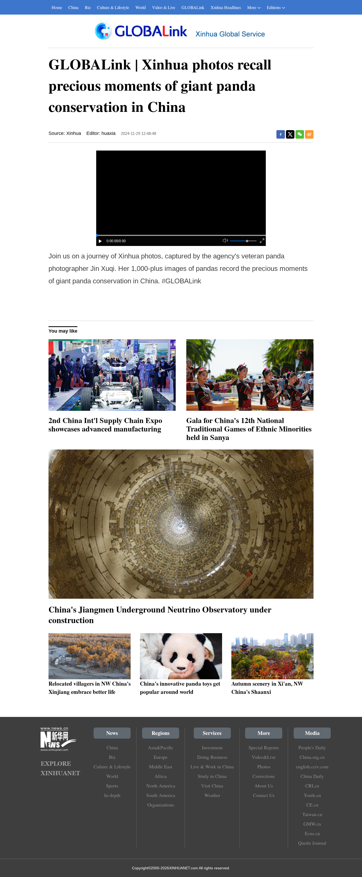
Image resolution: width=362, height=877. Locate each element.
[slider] (247, 241)
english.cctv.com (312, 766)
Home (57, 7)
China (73, 7)
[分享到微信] (299, 134)
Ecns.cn (312, 833)
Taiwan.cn (312, 814)
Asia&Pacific (160, 747)
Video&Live (264, 757)
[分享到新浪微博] (309, 134)
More (251, 7)
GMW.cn (312, 824)
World (140, 7)
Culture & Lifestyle (113, 7)
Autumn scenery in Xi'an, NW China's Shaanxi (267, 687)
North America (160, 785)
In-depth (112, 795)
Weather (212, 795)
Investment (212, 747)
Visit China (212, 785)
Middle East (160, 766)
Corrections (264, 776)
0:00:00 (112, 241)
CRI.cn (312, 785)
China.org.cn (312, 757)
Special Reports (264, 747)
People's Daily (312, 747)
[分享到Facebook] (280, 134)
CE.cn (312, 804)
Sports (112, 785)
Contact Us (264, 795)
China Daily (312, 776)
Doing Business (212, 757)
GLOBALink (193, 7)
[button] (100, 241)
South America (160, 795)
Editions (274, 7)
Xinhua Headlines (226, 7)
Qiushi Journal (312, 843)
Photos (263, 766)
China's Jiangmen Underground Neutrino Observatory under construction (159, 614)
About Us (263, 785)
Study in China (212, 776)
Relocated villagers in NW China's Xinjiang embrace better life (89, 687)
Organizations (160, 804)
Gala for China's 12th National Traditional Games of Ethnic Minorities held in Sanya (249, 429)
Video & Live (163, 7)
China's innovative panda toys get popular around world (180, 687)
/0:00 (122, 241)
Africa (160, 776)
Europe (160, 757)
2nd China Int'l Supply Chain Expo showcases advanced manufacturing (105, 424)
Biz (88, 7)
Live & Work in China (212, 766)
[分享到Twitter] (290, 134)
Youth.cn (312, 795)
